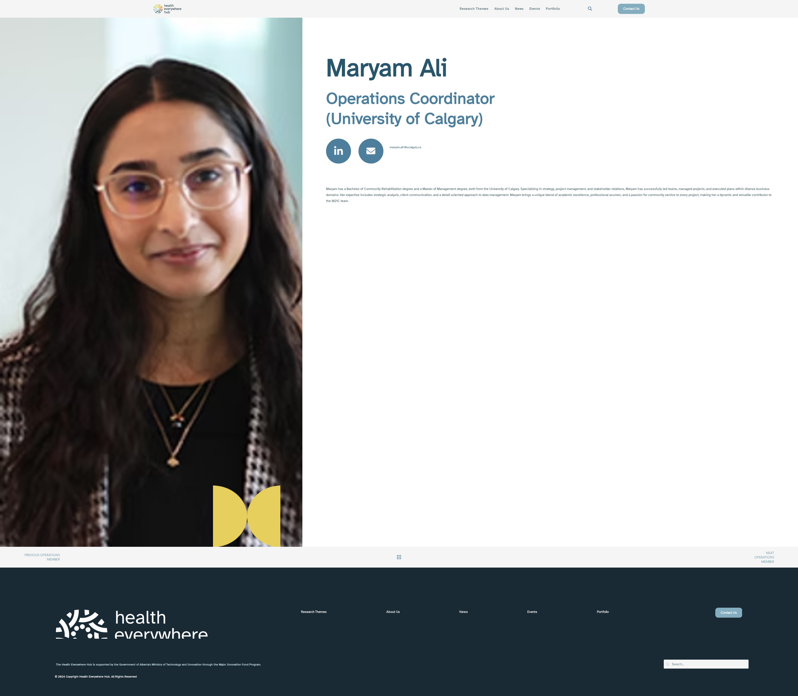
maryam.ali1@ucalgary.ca (405, 147)
